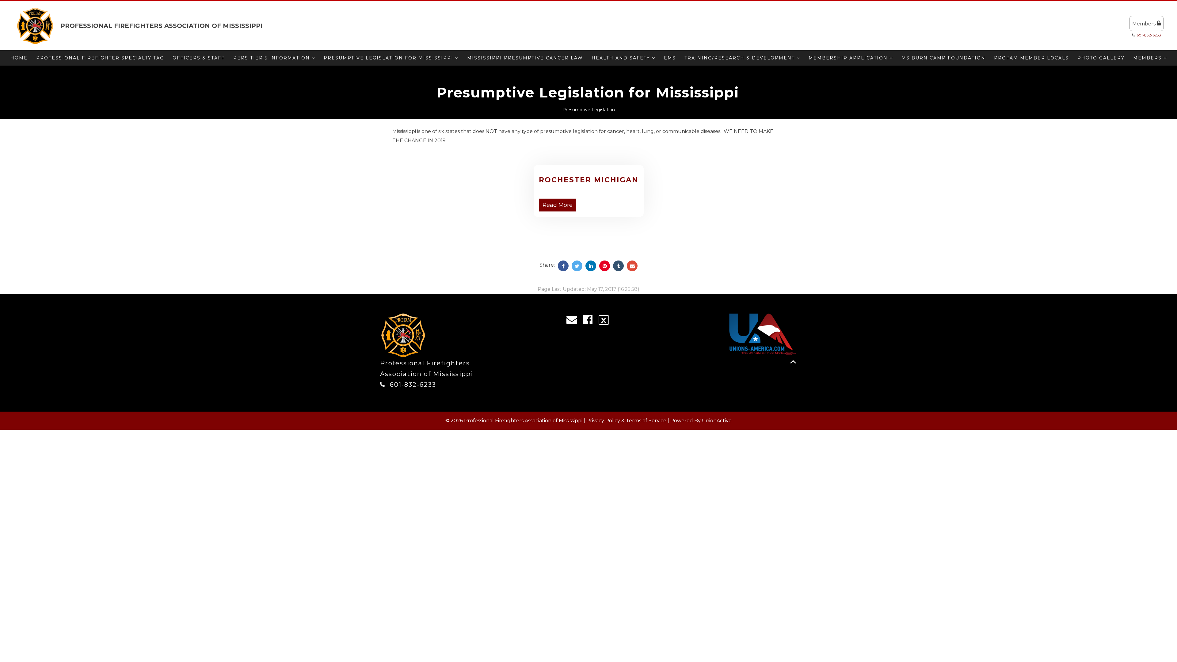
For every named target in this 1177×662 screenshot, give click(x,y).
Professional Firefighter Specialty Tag (100, 58)
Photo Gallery (1101, 58)
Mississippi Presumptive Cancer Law (525, 58)
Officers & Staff (199, 58)
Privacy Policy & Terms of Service (626, 421)
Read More (558, 205)
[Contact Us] (573, 321)
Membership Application (849, 58)
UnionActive (717, 421)
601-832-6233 (1149, 35)
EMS (670, 58)
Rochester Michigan (588, 180)
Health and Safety (622, 58)
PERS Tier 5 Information (272, 58)
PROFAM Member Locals (1031, 58)
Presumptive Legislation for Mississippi (389, 58)
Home (19, 58)
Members (1144, 24)
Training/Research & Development (740, 58)
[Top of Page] (793, 362)
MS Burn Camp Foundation (943, 58)
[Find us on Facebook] (589, 321)
